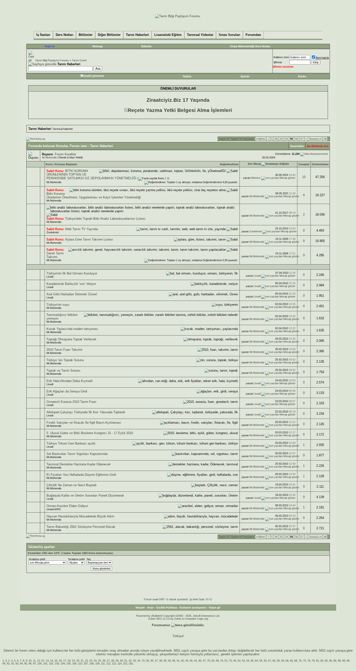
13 (47, 660)
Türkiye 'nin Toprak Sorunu (65, 360)
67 (42, 660)
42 (182, 660)
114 (119, 663)
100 (39, 663)
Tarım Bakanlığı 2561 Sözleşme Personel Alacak (80, 527)
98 (339, 660)
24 (95, 660)
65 (252, 660)
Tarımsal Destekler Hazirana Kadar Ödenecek (78, 464)
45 (276, 138)
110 (80, 663)
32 (130, 660)
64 (256, 660)
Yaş (88, 559)
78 (308, 660)
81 (317, 660)
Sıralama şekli (37, 559)
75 (304, 660)
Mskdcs (256, 177)
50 (212, 660)
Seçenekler (297, 146)
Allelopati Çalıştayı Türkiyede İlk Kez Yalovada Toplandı (85, 412)
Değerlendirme (229, 164)
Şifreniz (277, 62)
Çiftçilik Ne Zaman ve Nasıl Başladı (71, 485)
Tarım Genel (79, 60)
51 (225, 660)
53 (281, 138)
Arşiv (150, 607)
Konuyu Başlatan (66, 164)
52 (239, 660)
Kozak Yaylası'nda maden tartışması (72, 329)
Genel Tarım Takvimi (55, 255)
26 (103, 660)
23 (90, 660)
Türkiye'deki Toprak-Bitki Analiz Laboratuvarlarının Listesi (105, 218)
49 (234, 660)
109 (97, 663)
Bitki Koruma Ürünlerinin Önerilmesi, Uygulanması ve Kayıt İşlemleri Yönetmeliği (93, 195)
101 (45, 663)
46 (199, 660)
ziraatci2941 (53, 509)
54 (286, 138)
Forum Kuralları (65, 154)
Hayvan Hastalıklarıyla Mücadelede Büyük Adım (80, 516)
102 (51, 663)
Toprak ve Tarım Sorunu (63, 370)
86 (334, 660)
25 (99, 660)
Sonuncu (315, 138)
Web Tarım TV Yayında (81, 229)
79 (313, 660)
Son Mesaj (254, 163)
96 (30, 663)
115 (125, 663)
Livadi (49, 276)
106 (74, 663)
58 (278, 660)
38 (160, 660)
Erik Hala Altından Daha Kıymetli (69, 381)
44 (195, 660)
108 (91, 663)
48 (217, 660)
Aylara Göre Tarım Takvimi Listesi (89, 239)
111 (103, 663)
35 (147, 660)
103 (57, 663)
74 (221, 660)
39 (164, 660)
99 (173, 660)
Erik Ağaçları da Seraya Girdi (66, 391)
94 (21, 663)
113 (114, 663)
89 (348, 660)
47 (204, 660)
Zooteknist (52, 232)
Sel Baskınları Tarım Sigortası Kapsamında (77, 454)
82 (326, 660)
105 (68, 663)
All (325, 138)
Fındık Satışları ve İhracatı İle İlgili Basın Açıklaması (83, 422)
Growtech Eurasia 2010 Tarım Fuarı (71, 402)
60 (273, 660)
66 (287, 660)
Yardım (187, 76)
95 (25, 663)
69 (291, 660)
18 (69, 660)
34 (138, 660)
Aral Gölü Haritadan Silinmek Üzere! (71, 294)
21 (82, 660)
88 (343, 660)
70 (208, 660)
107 (86, 663)
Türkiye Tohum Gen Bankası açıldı (70, 443)
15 (304, 177)
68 (295, 660)
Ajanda (244, 76)
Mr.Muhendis (49, 157)
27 (108, 660)
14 (51, 660)
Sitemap (97, 46)
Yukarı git (214, 607)
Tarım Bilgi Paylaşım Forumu (52, 60)
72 (143, 660)
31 (125, 660)
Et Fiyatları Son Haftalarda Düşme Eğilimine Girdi (81, 474)
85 (330, 660)
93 (16, 663)
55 (260, 660)
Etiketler (146, 46)
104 (63, 663)
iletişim (185, 654)
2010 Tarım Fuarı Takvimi (64, 349)
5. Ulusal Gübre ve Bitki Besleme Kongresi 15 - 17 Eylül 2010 (89, 433)
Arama (302, 76)
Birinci (260, 138)
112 (108, 663)
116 (131, 663)
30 (121, 660)
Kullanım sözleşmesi (193, 607)
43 (186, 660)
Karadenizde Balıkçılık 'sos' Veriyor (71, 284)
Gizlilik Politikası (166, 607)
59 (282, 660)
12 (38, 660)
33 (134, 660)
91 (8, 663)
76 (300, 660)
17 (64, 660)
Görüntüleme (320, 164)
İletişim (140, 607)
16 (60, 660)
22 (86, 660)
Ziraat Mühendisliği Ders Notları (250, 46)
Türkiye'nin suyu (57, 304)
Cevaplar (304, 164)
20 (77, 660)
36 (151, 660)
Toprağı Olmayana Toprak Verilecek (71, 339)
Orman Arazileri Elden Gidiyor (67, 506)
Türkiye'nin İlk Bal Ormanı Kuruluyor (71, 273)
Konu (49, 164)
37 (156, 660)
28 (112, 660)
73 (230, 660)
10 (30, 660)
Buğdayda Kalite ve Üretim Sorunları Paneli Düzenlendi (85, 495)
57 (301, 138)
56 (296, 138)
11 (34, 660)
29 (117, 660)
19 (73, 660)
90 (3, 663)
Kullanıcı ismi (281, 57)
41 (178, 660)
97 (34, 663)
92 (12, 663)
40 (169, 660)
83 (321, 660)
